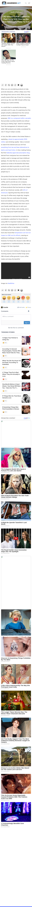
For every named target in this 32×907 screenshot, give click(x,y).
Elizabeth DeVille (12, 26)
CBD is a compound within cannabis (19, 118)
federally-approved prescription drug (18, 153)
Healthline (11, 283)
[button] (29, 3)
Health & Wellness (16, 12)
